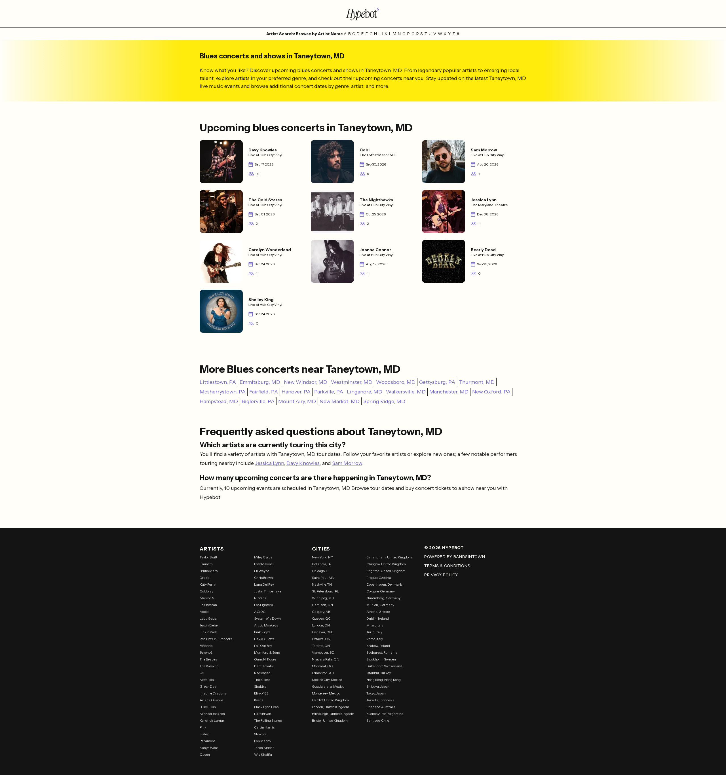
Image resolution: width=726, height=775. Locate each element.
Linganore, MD (364, 392)
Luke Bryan (262, 714)
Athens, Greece (378, 611)
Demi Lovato (263, 666)
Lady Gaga (208, 618)
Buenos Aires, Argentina (384, 714)
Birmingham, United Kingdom (389, 557)
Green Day (208, 686)
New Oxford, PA (491, 392)
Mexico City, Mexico (327, 679)
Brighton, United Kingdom (386, 571)
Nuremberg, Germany (383, 598)
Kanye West (209, 748)
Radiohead (262, 673)
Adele (204, 611)
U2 (202, 673)
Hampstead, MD (219, 401)
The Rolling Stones (268, 720)
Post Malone (263, 564)
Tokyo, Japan (376, 693)
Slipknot (260, 734)
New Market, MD (340, 401)
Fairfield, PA (263, 392)
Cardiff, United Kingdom (330, 700)
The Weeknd (209, 666)
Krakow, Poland (378, 645)
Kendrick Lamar (212, 720)
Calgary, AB (321, 611)
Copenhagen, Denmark (384, 584)
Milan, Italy (374, 625)
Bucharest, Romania (381, 652)
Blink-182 (261, 693)
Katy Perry (208, 584)
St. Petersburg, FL (325, 591)
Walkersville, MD (406, 392)
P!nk (203, 727)
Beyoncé (206, 652)
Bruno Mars (209, 571)
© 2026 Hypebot (444, 547)
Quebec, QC (321, 618)
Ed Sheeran (208, 605)
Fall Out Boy (263, 645)
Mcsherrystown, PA (223, 392)
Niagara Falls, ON (325, 659)
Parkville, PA (328, 392)
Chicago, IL (320, 571)
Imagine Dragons (213, 693)
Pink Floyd (262, 632)
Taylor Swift (208, 557)
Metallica (207, 679)
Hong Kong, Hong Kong (383, 679)
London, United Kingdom (330, 707)
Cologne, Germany (380, 591)
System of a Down (267, 618)
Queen (205, 754)
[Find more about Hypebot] (363, 13)
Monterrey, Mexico (326, 693)
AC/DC (259, 611)
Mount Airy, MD (297, 401)
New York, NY (322, 557)
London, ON (321, 625)
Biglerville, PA (258, 401)
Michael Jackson (212, 714)
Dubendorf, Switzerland (384, 666)
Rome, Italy (374, 639)
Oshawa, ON (322, 632)
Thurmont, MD (477, 382)
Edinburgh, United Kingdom (333, 714)
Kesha (258, 700)
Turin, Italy (374, 632)
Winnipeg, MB (323, 598)
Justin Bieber (209, 625)
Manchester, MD (448, 392)
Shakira (260, 686)
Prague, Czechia (378, 577)
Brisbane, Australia (381, 707)
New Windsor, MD (305, 382)
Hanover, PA (296, 392)
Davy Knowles (303, 463)
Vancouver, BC (323, 652)
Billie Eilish (208, 707)
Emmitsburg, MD (260, 382)
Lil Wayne (261, 571)
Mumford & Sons (267, 652)
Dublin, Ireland (377, 618)
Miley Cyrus (263, 557)
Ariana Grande (211, 700)
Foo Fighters (263, 605)
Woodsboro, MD (395, 382)
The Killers (262, 679)
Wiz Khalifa (263, 754)
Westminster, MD (351, 382)
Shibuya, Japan (378, 686)
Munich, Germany (380, 605)
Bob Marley (262, 741)
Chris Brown (263, 577)
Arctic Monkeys (266, 625)
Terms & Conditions (447, 565)
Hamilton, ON (322, 605)
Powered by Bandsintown (454, 556)
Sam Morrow (347, 463)
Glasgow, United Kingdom (386, 564)
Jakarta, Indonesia (380, 700)
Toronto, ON (321, 645)
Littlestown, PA (218, 382)
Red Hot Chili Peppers (216, 639)
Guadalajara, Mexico (328, 686)
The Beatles (208, 659)
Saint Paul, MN (323, 577)
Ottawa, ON (321, 639)
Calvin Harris (264, 727)
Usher (204, 734)
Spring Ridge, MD (384, 401)
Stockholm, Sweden (381, 659)
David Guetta (264, 639)
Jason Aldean (264, 748)
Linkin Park (208, 632)
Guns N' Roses (265, 659)
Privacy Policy (441, 574)
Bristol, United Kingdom (330, 720)
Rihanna (206, 645)
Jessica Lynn (269, 463)
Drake (204, 577)
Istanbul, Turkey (378, 673)
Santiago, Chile (377, 720)
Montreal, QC (322, 666)
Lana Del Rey (264, 584)
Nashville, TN (322, 584)
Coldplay (206, 591)
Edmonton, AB (323, 673)
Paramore (207, 741)
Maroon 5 (207, 598)
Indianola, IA (321, 564)
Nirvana (260, 598)
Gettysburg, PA (437, 382)
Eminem (206, 564)
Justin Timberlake (267, 591)
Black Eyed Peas (266, 707)
